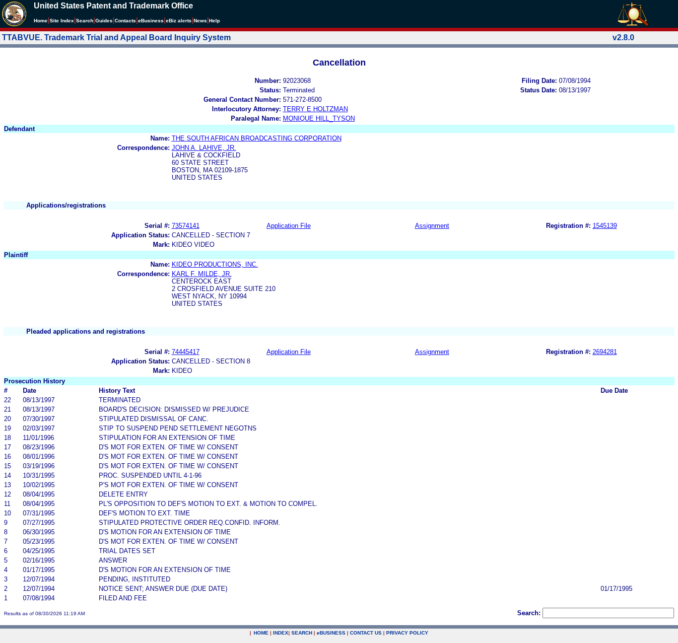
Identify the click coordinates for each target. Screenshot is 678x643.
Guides (104, 20)
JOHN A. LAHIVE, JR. (204, 147)
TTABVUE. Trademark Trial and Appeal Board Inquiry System (116, 37)
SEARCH (301, 633)
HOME (261, 633)
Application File (289, 225)
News (200, 20)
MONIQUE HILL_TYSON (319, 118)
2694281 (605, 352)
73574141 (186, 225)
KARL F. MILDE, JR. (202, 274)
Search (84, 20)
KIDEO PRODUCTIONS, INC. (215, 264)
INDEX (280, 633)
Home (41, 20)
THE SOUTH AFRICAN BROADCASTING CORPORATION (256, 138)
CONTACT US (366, 633)
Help (214, 20)
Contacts (125, 20)
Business (151, 20)
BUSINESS (331, 633)
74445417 (186, 352)
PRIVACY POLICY (407, 633)
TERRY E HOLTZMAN (315, 109)
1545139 (605, 225)
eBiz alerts (179, 20)
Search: (529, 613)
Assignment (432, 225)
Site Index (62, 20)
